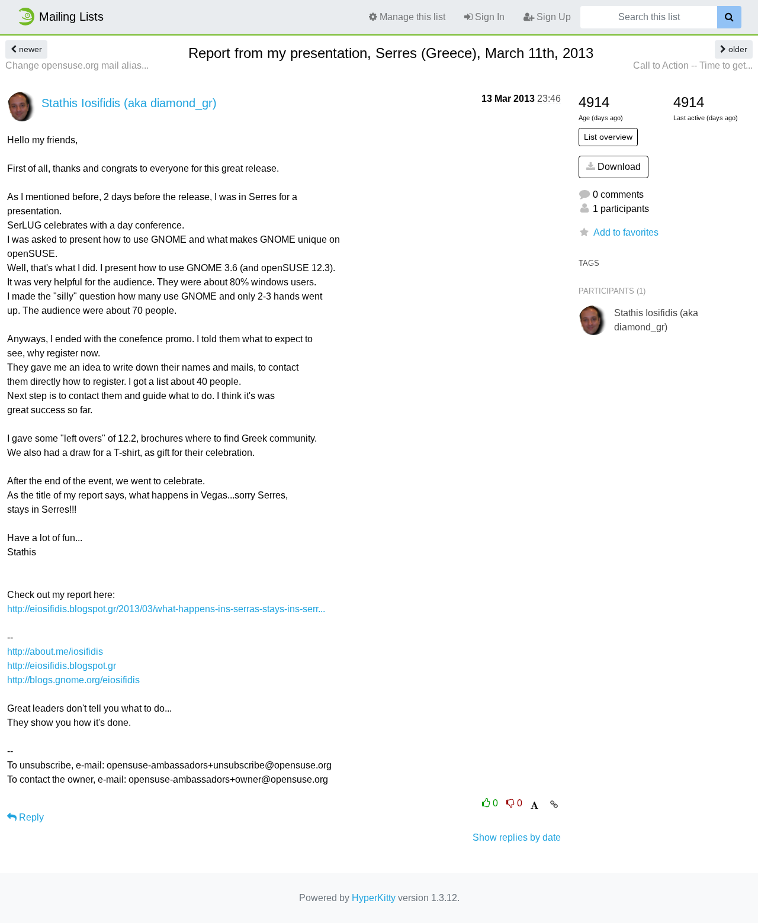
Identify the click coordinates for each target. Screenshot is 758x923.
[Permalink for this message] (554, 804)
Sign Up (552, 17)
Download (618, 167)
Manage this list (411, 17)
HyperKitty (374, 898)
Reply (30, 817)
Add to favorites (626, 232)
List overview (608, 136)
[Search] (729, 17)
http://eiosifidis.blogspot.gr (61, 666)
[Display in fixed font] (534, 805)
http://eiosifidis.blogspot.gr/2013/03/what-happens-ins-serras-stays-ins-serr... (166, 609)
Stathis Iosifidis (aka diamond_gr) (129, 103)
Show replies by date (517, 837)
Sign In (489, 17)
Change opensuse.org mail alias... (77, 65)
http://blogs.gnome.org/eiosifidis (73, 680)
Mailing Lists (71, 16)
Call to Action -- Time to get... (693, 65)
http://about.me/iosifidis (55, 652)
